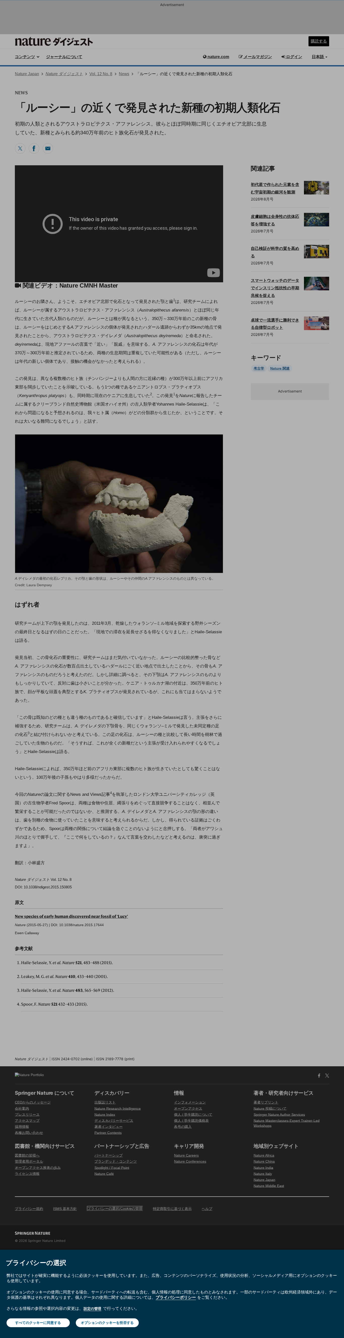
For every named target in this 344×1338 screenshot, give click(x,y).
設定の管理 (92, 1308)
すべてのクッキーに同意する (38, 1322)
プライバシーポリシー (176, 1297)
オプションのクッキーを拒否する (107, 1322)
